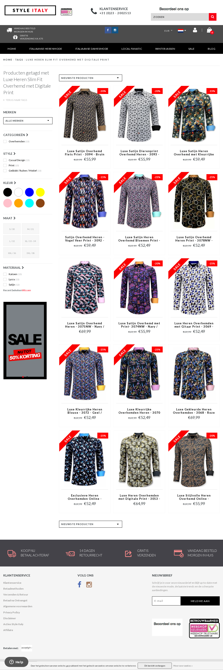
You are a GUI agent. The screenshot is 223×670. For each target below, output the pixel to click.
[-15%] (194, 115)
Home (12, 48)
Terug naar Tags (16, 100)
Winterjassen (165, 48)
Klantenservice (12, 582)
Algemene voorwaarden (17, 606)
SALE (191, 48)
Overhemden (19, 141)
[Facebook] (79, 585)
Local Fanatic (132, 48)
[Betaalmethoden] (26, 648)
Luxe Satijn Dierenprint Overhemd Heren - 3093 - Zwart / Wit (139, 153)
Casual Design (19, 160)
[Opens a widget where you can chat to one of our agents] (16, 662)
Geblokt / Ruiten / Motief (25, 170)
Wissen (26, 290)
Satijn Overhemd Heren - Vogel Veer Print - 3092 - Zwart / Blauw (85, 239)
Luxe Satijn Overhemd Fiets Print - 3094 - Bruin (85, 153)
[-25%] (139, 201)
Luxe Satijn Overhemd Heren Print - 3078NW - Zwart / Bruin (194, 239)
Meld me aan (200, 601)
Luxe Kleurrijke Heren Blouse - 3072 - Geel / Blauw (84, 411)
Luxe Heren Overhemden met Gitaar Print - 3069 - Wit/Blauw (194, 325)
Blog (211, 48)
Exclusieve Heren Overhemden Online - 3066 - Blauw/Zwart (85, 497)
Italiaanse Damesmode (91, 48)
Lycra (14, 279)
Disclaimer (9, 618)
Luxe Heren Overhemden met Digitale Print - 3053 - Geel (139, 497)
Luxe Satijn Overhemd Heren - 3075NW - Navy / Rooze (84, 325)
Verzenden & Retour (15, 594)
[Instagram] (89, 585)
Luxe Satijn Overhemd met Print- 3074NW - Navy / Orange (139, 325)
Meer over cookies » (183, 666)
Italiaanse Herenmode (45, 48)
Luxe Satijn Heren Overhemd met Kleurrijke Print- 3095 (194, 153)
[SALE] (27, 340)
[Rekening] (195, 30)
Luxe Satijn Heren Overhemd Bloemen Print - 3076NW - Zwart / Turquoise (139, 239)
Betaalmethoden (13, 588)
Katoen (15, 274)
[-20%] (84, 115)
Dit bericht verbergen (154, 666)
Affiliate (8, 630)
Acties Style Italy (13, 624)
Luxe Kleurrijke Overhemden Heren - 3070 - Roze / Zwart (139, 411)
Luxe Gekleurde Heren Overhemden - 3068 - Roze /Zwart (194, 411)
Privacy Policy (11, 612)
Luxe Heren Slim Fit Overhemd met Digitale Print (68, 59)
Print (14, 165)
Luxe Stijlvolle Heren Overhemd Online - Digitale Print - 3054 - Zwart (194, 497)
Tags (19, 59)
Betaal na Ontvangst (15, 600)
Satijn (14, 284)
